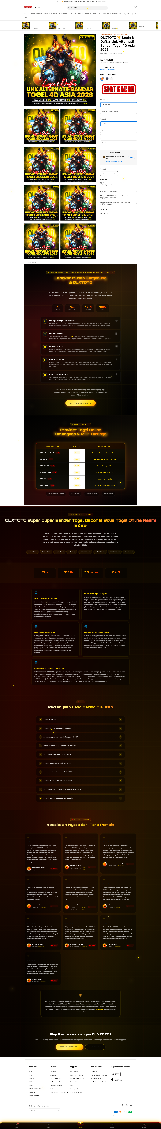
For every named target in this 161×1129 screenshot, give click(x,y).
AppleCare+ (53, 1071)
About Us (94, 1071)
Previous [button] (25, 2)
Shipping (111, 62)
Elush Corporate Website (99, 1082)
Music (31, 1085)
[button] (27, 14)
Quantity (103, 169)
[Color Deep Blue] (107, 78)
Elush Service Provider (57, 1082)
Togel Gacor (128, 14)
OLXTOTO (27, 14)
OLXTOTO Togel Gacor (110, 111)
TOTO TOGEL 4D (118, 14)
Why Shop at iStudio (97, 1078)
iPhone (31, 1078)
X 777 (104, 124)
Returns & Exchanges (77, 1078)
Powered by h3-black (126, 1115)
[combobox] (87, 7)
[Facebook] (101, 213)
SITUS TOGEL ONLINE (87, 14)
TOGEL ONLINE (43, 14)
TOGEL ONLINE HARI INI (103, 14)
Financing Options (56, 1085)
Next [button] (136, 2)
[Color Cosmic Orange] (102, 79)
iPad (30, 1075)
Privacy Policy (75, 1089)
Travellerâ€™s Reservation (59, 1092)
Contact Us (74, 1082)
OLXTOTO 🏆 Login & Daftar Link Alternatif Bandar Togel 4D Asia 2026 (80, 1)
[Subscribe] (58, 1110)
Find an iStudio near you (99, 1075)
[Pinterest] (107, 213)
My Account (74, 1071)
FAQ (71, 1085)
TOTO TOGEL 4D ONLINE (71, 14)
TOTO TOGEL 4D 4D (56, 14)
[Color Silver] (111, 78)
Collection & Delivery (77, 1075)
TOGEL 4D (34, 14)
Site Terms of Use (76, 1092)
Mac (30, 1071)
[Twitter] (104, 213)
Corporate (53, 1075)
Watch (31, 1082)
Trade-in (52, 1089)
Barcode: (113, 53)
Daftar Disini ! (102, 1)
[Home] (28, 7)
